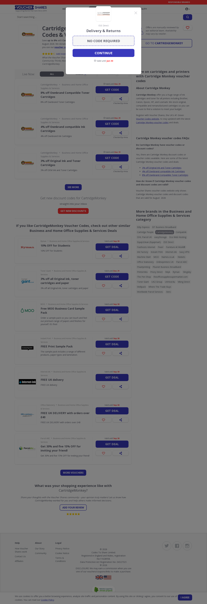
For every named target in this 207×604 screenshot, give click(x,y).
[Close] (136, 13)
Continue (103, 53)
